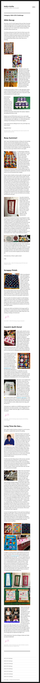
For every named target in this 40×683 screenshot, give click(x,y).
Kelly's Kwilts (9, 6)
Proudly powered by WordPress (14, 679)
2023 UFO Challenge (8, 671)
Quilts (9, 131)
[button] (8, 238)
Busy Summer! (10, 138)
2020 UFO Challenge (8, 663)
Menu (33, 7)
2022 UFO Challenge (8, 668)
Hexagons (5, 264)
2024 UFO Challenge (15, 130)
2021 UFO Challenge (8, 666)
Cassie (22, 130)
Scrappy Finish (10, 270)
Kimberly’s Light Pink (21, 397)
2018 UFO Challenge (8, 661)
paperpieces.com (7, 368)
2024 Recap (9, 20)
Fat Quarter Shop (15, 555)
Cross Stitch (25, 130)
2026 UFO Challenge (8, 676)
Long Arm (5, 131)
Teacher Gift (12, 131)
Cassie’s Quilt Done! (13, 327)
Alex (19, 130)
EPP (28, 130)
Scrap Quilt (22, 320)
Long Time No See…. (13, 426)
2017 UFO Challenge (8, 658)
